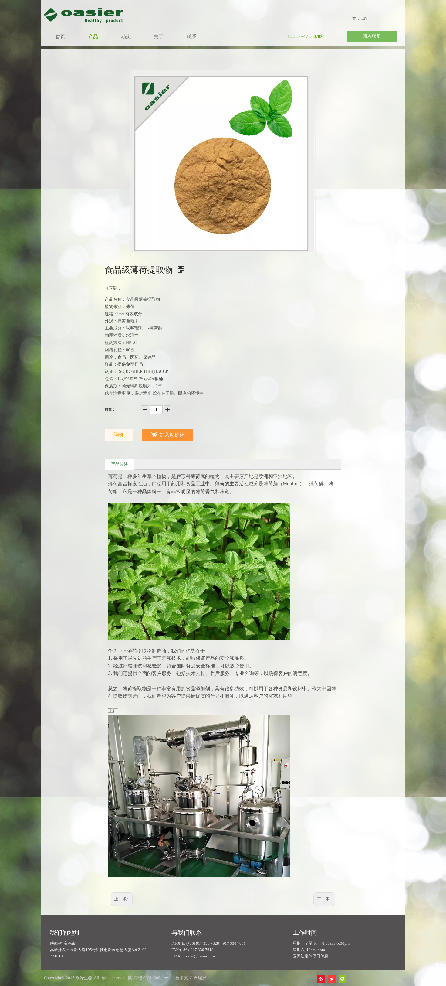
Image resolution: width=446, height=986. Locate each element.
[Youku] (332, 978)
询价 (119, 434)
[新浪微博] (321, 978)
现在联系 (371, 36)
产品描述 (119, 464)
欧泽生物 (84, 978)
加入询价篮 (172, 434)
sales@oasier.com (200, 956)
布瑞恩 (200, 978)
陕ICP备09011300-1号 (148, 978)
